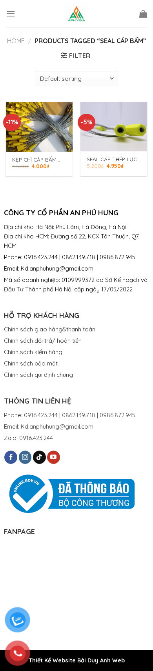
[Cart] (143, 13)
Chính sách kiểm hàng (33, 352)
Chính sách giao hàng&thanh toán (49, 329)
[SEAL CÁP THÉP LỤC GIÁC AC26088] (113, 127)
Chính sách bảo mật (31, 363)
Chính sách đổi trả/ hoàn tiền (43, 340)
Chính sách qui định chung (38, 374)
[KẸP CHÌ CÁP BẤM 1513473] (39, 127)
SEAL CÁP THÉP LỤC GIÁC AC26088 (112, 159)
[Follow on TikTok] (39, 457)
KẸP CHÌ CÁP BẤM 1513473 (34, 159)
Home (16, 41)
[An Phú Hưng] (76, 13)
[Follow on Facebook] (10, 457)
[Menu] (10, 13)
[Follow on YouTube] (53, 457)
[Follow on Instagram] (25, 457)
